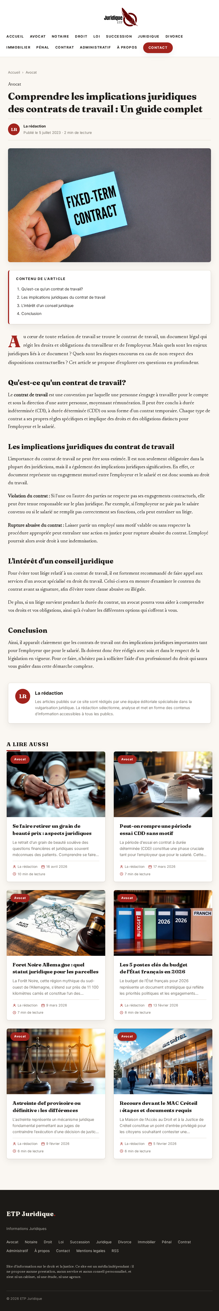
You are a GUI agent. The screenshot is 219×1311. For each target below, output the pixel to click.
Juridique (149, 36)
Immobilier (18, 47)
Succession (119, 36)
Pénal (42, 47)
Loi (96, 36)
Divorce (174, 36)
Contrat (64, 47)
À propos (127, 47)
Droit (81, 36)
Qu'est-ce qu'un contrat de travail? (52, 289)
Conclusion (31, 313)
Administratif (95, 47)
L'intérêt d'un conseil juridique (47, 305)
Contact (158, 48)
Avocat (38, 36)
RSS (115, 1251)
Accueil (15, 36)
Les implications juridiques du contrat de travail (63, 297)
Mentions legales (90, 1251)
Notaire (60, 36)
